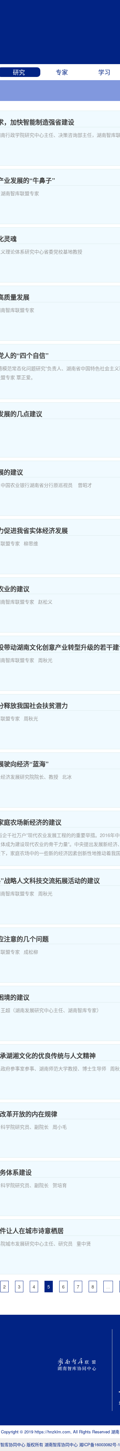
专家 (62, 72)
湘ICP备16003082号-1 (99, 1444)
